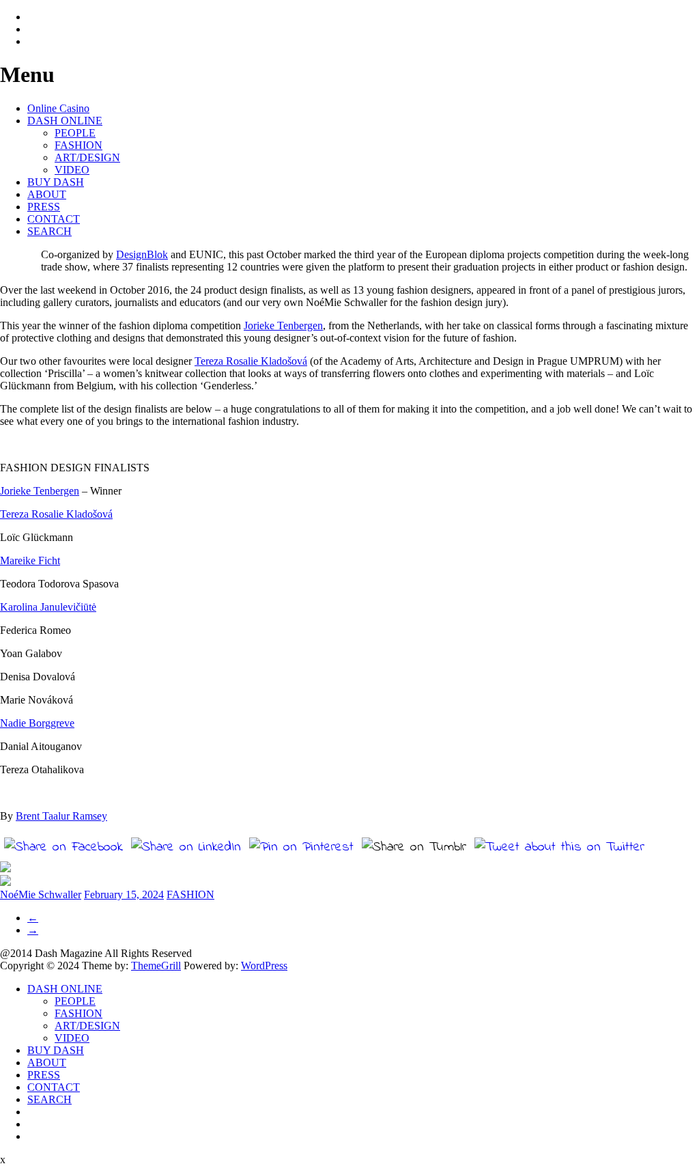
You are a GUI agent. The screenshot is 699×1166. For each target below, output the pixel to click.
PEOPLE (75, 133)
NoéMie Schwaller (40, 894)
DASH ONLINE (64, 120)
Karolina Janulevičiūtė (48, 607)
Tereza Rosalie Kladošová (251, 361)
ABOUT (46, 194)
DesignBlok (142, 254)
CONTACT (53, 219)
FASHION (78, 145)
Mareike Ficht (30, 560)
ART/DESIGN (87, 157)
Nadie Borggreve (37, 723)
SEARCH (49, 231)
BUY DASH (55, 182)
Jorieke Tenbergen (283, 325)
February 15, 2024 (124, 894)
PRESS (43, 206)
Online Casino (58, 108)
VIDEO (72, 170)
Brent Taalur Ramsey (61, 816)
